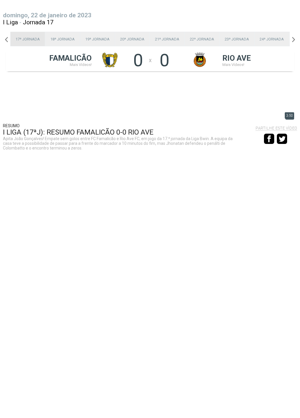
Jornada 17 (38, 22)
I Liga (10, 22)
